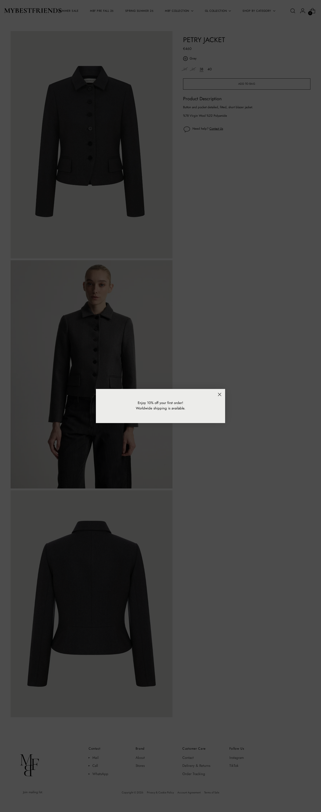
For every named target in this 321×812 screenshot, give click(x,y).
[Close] (219, 394)
